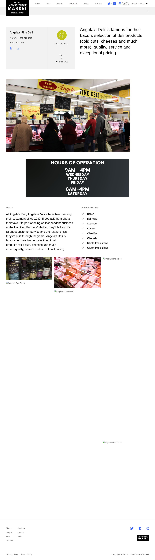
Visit (48, 4)
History (9, 532)
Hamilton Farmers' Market (17, 8)
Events (98, 4)
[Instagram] (120, 4)
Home (37, 4)
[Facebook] (114, 4)
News (86, 4)
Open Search (125, 3)
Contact (9, 540)
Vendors (73, 4)
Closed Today (138, 4)
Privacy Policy (12, 554)
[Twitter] (109, 4)
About (60, 4)
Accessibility (26, 554)
